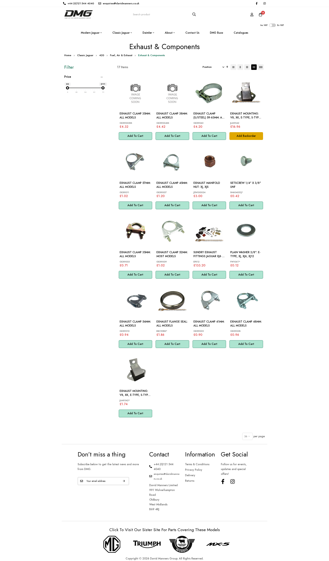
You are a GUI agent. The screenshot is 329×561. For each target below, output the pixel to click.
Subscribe (123, 481)
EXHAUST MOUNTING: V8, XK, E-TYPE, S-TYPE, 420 (135, 393)
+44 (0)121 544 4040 (81, 3)
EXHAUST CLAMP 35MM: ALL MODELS (135, 115)
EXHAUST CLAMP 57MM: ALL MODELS (135, 185)
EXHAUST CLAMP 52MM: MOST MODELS (172, 254)
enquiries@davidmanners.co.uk (121, 3)
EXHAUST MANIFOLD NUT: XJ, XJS (206, 185)
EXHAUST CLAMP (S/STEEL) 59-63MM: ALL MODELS (209, 115)
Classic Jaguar (85, 55)
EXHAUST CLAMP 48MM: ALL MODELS (246, 323)
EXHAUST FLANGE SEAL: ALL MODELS (172, 323)
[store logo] (78, 14)
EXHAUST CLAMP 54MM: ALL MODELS (135, 323)
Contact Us (192, 33)
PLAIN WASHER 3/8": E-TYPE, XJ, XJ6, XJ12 (245, 254)
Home (67, 55)
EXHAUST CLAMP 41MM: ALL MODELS (208, 323)
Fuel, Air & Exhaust (121, 55)
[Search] (194, 14)
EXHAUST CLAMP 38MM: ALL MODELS (172, 115)
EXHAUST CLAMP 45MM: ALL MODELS (172, 185)
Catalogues (241, 33)
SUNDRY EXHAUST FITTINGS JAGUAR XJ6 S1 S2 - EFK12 (209, 254)
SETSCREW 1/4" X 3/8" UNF (245, 185)
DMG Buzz (216, 33)
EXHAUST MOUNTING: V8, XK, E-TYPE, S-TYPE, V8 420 (245, 115)
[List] (233, 67)
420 (101, 55)
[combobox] (164, 14)
